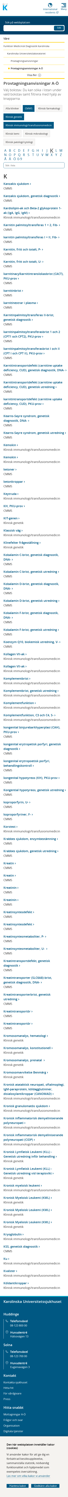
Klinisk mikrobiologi (36, 133)
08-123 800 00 (18, 1325)
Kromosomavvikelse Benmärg (24, 1072)
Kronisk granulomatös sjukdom (25, 1106)
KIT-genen (10, 518)
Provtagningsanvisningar (24, 61)
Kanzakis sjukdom (16, 184)
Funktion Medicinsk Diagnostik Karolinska (26, 46)
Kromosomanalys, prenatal (23, 1060)
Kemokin (9, 445)
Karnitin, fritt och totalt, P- (22, 249)
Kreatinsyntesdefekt (17, 912)
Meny (64, 9)
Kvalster (9, 1271)
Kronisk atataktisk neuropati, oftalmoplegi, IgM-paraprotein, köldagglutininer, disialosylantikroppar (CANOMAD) (33, 1089)
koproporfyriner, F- (17, 814)
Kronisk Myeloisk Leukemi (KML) (26, 1198)
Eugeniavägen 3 (20, 1367)
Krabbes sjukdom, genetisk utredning (29, 851)
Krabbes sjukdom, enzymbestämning (29, 839)
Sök (59, 27)
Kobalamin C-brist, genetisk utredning (30, 572)
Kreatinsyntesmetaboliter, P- (23, 936)
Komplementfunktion (18, 703)
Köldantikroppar (15, 1283)
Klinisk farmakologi (49, 108)
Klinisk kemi (12, 133)
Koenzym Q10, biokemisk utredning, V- (30, 642)
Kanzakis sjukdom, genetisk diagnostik (30, 196)
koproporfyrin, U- (15, 802)
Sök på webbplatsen (17, 22)
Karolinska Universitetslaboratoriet (26, 53)
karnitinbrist (12, 291)
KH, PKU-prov (13, 506)
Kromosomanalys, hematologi (24, 1036)
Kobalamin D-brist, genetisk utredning (30, 601)
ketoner (9, 469)
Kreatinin (10, 888)
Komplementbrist (15, 678)
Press (6, 1399)
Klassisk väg (12, 530)
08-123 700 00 (18, 1356)
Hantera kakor (17, 1485)
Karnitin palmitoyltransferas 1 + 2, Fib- (30, 225)
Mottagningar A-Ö (14, 1414)
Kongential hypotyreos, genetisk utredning (33, 790)
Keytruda (10, 494)
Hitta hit (8, 1388)
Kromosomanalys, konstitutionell (27, 1048)
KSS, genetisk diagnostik (20, 1246)
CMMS (28, 108)
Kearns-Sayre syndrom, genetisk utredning (33, 433)
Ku (5, 1259)
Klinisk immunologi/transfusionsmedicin (29, 125)
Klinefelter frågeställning (21, 543)
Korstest (9, 827)
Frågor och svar (13, 1420)
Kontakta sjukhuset (15, 1382)
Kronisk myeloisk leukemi (21, 1185)
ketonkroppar (13, 482)
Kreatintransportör (17, 1011)
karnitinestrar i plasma (19, 303)
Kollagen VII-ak (14, 654)
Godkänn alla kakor (45, 1485)
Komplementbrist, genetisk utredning (30, 691)
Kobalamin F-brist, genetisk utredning (30, 630)
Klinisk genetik (14, 116)
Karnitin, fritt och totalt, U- (22, 262)
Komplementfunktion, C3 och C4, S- (28, 715)
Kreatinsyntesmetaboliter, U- (24, 949)
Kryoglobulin (12, 1234)
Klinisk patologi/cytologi (19, 142)
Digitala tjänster (13, 1431)
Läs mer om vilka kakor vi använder (28, 1476)
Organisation (11, 1425)
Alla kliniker (12, 108)
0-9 (19, 159)
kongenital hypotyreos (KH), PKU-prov (30, 778)
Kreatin (8, 863)
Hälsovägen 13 (19, 1336)
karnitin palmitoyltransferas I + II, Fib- (30, 237)
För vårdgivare (12, 1393)
